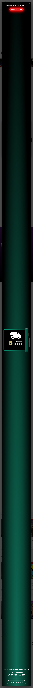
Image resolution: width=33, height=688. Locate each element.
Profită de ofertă (16, 682)
